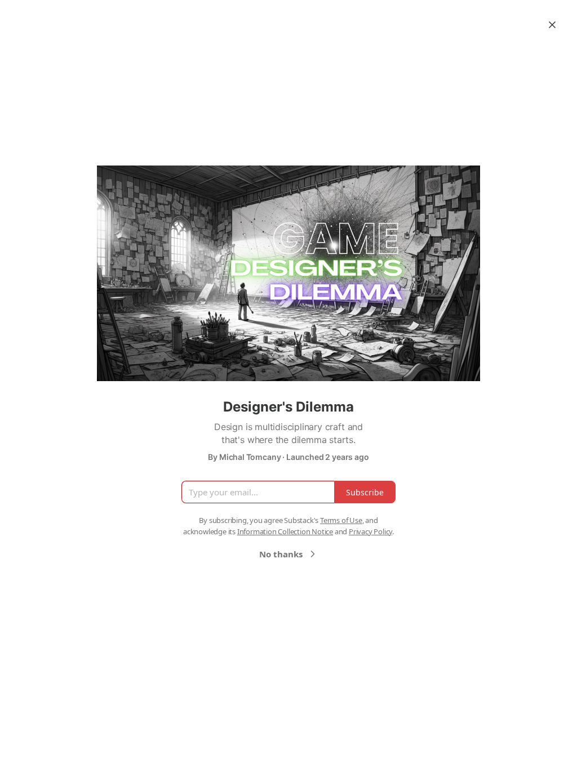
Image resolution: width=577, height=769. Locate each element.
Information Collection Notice (285, 531)
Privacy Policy (370, 531)
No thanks (281, 554)
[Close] (552, 25)
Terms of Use (341, 520)
